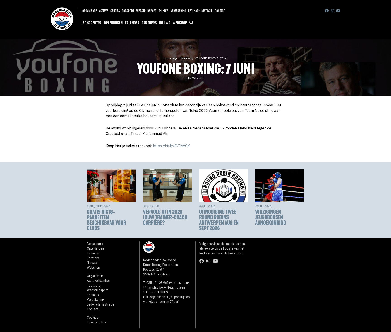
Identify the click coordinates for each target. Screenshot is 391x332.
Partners (149, 22)
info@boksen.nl (157, 297)
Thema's (163, 11)
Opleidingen (113, 22)
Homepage (170, 58)
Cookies (92, 317)
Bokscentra (92, 22)
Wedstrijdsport (146, 11)
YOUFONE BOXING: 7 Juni (211, 58)
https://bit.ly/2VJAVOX (171, 145)
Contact (220, 11)
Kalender (132, 22)
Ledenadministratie (200, 11)
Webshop (180, 22)
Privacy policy (96, 322)
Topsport (128, 11)
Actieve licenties (109, 11)
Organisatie (89, 11)
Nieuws (164, 22)
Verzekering (178, 11)
